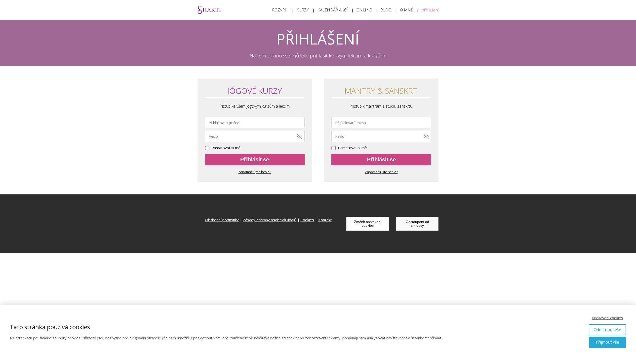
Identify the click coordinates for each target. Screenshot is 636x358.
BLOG (385, 10)
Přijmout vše (607, 342)
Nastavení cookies (607, 317)
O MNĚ (406, 10)
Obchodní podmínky (222, 219)
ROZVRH (280, 10)
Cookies (307, 219)
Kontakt (325, 219)
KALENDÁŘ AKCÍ (333, 10)
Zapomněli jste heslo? (254, 172)
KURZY (302, 10)
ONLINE (364, 10)
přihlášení (430, 10)
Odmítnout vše (607, 329)
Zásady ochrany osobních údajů (269, 219)
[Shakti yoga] (209, 10)
